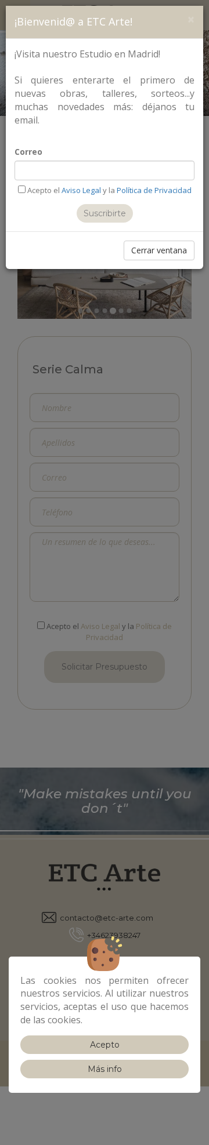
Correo (28, 151)
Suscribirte (105, 213)
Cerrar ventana (159, 250)
